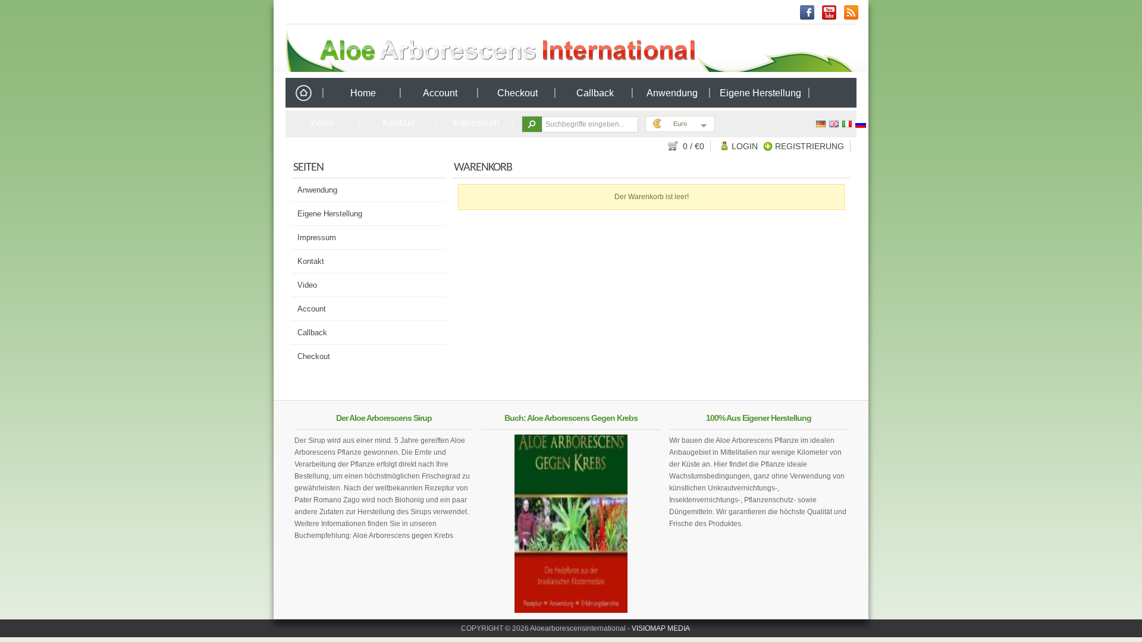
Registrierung (809, 146)
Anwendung (672, 93)
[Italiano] (847, 124)
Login (745, 146)
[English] (834, 124)
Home (303, 93)
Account (440, 93)
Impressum (476, 123)
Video (321, 123)
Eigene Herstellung (760, 93)
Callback (595, 93)
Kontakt (398, 123)
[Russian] (860, 124)
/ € (693, 146)
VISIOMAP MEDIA (661, 628)
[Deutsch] (821, 124)
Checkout (517, 93)
